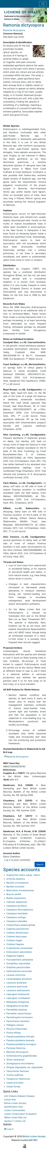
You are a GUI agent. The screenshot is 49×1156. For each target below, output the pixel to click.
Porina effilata (13, 1032)
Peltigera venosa (15, 1025)
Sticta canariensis (15, 1059)
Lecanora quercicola (16, 986)
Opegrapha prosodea (17, 1005)
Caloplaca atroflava (16, 905)
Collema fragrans (15, 944)
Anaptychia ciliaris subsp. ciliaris (23, 875)
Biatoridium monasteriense (20, 890)
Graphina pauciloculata (18, 967)
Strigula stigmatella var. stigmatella (24, 1067)
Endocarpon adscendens (19, 952)
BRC (35, 1140)
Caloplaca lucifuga (16, 917)
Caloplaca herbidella (16, 913)
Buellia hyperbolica (16, 898)
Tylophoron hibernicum (18, 1078)
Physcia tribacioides (16, 1028)
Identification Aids (13, 1106)
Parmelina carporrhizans (18, 1013)
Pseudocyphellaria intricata (20, 1036)
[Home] (3, 15)
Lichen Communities (14, 1110)
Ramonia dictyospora (17, 1052)
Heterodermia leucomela (19, 971)
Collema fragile (14, 940)
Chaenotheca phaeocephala (20, 925)
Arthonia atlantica (15, 878)
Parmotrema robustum (18, 1021)
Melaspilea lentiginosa (17, 1002)
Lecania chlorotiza (15, 975)
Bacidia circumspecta (17, 882)
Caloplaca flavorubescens (19, 909)
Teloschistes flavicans (17, 1071)
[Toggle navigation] (43, 4)
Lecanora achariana (16, 982)
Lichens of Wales (22, 12)
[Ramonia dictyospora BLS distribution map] (16, 756)
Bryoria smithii (13, 894)
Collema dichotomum (17, 932)
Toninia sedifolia (14, 1075)
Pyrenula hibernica (15, 1048)
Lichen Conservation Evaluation (20, 1113)
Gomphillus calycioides (18, 963)
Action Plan (10, 1099)
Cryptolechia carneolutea (19, 948)
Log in (7, 859)
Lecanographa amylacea (19, 978)
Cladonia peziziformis (17, 928)
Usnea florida (13, 1086)
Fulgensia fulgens (15, 955)
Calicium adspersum (16, 902)
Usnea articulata (14, 1082)
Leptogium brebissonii (17, 994)
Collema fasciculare (16, 936)
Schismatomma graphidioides (21, 1055)
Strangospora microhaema (20, 1063)
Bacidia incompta (15, 886)
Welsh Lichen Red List (15, 1117)
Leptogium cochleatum (18, 998)
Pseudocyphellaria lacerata (20, 1040)
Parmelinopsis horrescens (19, 1017)
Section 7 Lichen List (15, 1121)
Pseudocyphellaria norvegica (21, 1044)
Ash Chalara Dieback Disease (19, 1096)
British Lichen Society (15, 1103)
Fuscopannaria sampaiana (19, 959)
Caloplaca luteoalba (16, 921)
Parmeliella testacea (16, 1009)
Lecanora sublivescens (18, 990)
